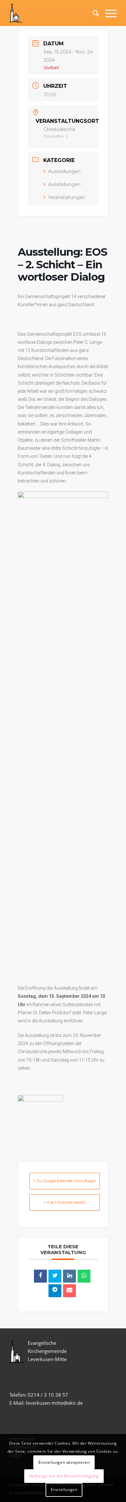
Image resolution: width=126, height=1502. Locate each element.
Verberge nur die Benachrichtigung (64, 1476)
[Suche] (92, 13)
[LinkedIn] (69, 1276)
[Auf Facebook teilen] (40, 1276)
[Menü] (108, 13)
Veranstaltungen (66, 197)
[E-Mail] (69, 1290)
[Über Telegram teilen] (54, 1290)
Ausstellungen (64, 171)
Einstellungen (64, 1489)
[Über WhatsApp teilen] (84, 1276)
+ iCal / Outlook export (65, 1202)
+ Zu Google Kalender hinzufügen (64, 1180)
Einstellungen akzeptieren (64, 1462)
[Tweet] (54, 1276)
